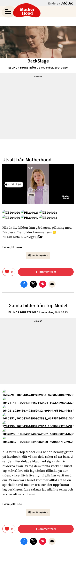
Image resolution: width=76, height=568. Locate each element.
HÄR (38, 237)
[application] (38, 184)
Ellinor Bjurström (22, 68)
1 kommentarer (46, 272)
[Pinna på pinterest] (42, 284)
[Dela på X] (33, 284)
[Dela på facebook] (23, 284)
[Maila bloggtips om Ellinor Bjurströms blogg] (52, 284)
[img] (8, 272)
